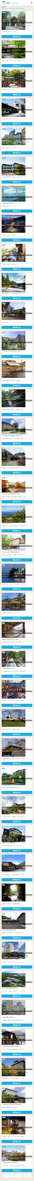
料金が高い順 (12, 8)
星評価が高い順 (20, 8)
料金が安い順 (5, 8)
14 (25, 1175)
